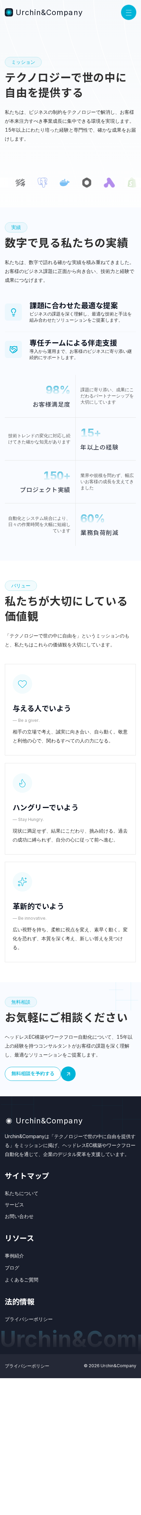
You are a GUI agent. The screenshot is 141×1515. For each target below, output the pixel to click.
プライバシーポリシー (29, 1319)
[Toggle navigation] (128, 12)
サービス (14, 1204)
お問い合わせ (19, 1216)
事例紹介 (14, 1255)
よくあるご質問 (21, 1280)
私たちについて (21, 1193)
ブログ (12, 1268)
